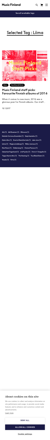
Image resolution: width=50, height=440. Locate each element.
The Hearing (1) (23, 156)
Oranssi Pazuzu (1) (31, 148)
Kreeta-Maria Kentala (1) (22, 140)
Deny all (25, 420)
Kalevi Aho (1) (7, 140)
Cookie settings (25, 434)
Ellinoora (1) (25, 132)
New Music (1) (7, 148)
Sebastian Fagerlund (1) (10, 152)
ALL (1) (4, 132)
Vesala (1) (5, 160)
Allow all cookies (25, 427)
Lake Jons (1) (36, 140)
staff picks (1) (25, 152)
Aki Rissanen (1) (13, 132)
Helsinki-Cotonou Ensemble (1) (13, 136)
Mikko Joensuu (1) (31, 144)
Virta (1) (13, 160)
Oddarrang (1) (18, 148)
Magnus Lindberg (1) (17, 144)
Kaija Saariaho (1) (31, 136)
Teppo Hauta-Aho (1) (9, 156)
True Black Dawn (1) (37, 156)
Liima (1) (5, 144)
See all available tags (25, 13)
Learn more (9, 413)
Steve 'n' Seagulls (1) (39, 152)
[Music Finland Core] (41, 5)
